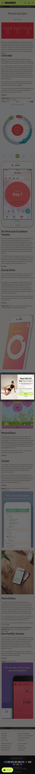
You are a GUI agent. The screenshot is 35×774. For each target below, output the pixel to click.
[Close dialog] (33, 375)
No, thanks (25, 396)
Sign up (25, 393)
